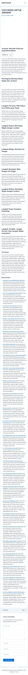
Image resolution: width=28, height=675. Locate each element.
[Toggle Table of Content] (10, 55)
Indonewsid (6, 3)
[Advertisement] (14, 31)
